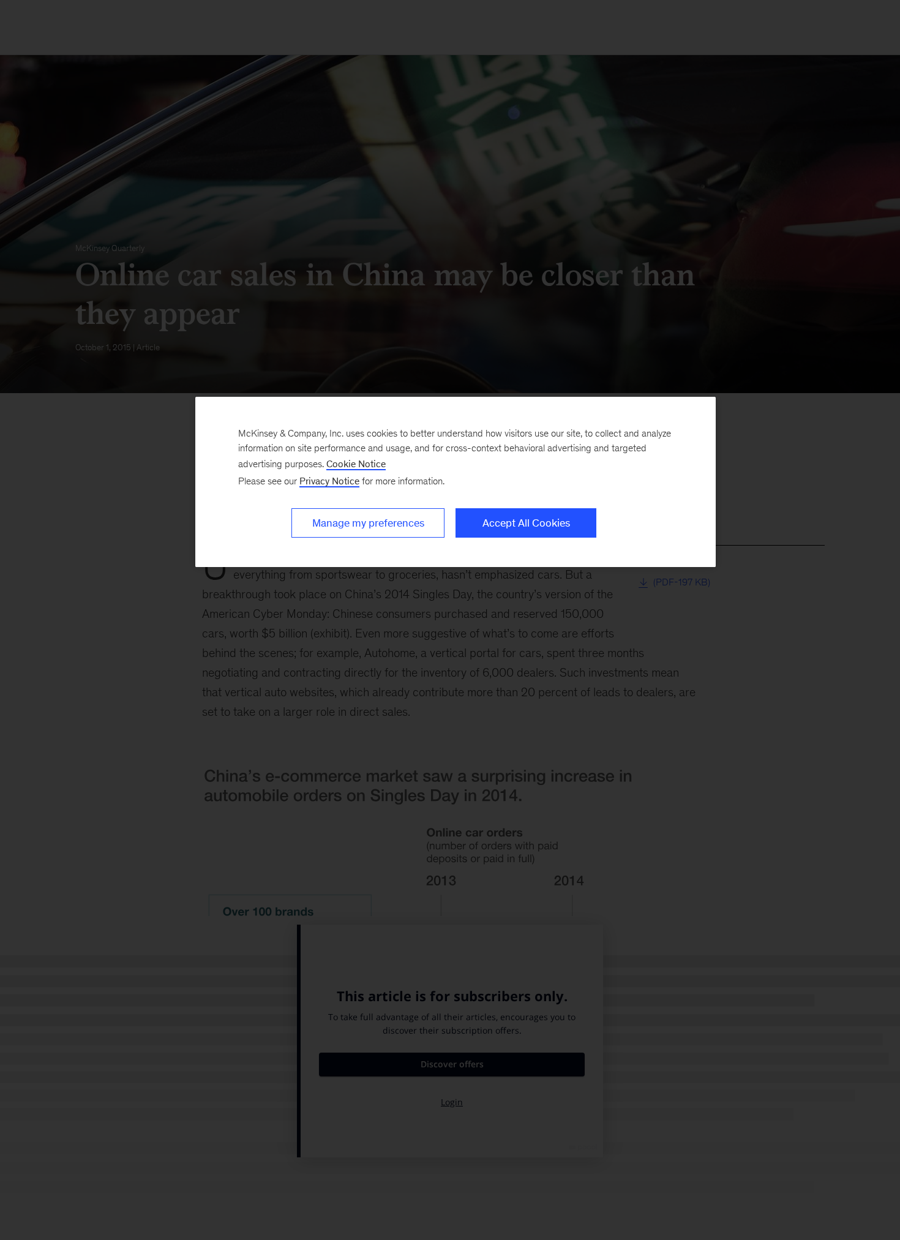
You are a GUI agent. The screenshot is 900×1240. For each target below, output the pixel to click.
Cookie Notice (356, 464)
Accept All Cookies (526, 523)
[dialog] (455, 482)
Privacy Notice (329, 481)
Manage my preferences (368, 523)
